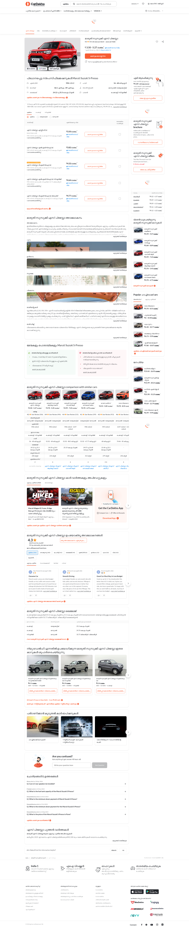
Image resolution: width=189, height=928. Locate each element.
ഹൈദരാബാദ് (138, 207)
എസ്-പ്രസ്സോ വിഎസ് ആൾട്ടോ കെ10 (53, 467)
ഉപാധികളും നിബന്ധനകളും (34, 896)
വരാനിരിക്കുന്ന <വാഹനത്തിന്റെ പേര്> (109, 741)
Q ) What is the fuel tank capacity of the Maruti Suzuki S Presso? (50, 791)
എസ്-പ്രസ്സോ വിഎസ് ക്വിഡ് (106, 467)
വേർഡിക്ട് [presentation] (30, 324)
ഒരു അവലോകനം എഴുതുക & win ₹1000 (74, 540)
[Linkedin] (162, 925)
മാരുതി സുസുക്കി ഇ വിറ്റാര (151, 379)
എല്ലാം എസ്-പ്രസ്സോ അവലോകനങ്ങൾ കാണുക (45, 601)
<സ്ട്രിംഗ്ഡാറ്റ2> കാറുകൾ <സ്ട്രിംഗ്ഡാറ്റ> (73, 741)
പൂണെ (135, 203)
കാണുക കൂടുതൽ (38, 369)
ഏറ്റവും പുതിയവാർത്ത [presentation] (34, 483)
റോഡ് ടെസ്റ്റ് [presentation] (48, 483)
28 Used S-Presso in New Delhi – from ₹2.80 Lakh (43, 700)
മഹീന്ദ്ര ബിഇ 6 (149, 368)
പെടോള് (38, 112)
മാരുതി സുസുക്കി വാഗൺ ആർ (70, 404)
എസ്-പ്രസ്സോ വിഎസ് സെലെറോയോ (88, 467)
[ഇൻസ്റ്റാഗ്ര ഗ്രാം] (157, 925)
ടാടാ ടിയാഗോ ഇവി (151, 410)
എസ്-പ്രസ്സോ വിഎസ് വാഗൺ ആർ (70, 467)
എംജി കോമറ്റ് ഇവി (150, 343)
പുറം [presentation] (29, 240)
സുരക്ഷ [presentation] (30, 273)
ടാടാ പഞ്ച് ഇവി (150, 401)
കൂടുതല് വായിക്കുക (120, 107)
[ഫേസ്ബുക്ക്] (141, 925)
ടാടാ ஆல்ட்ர (148, 324)
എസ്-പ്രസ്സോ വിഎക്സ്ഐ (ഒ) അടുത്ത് (42, 196)
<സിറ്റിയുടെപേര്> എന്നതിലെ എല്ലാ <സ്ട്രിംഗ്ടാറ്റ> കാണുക (55, 704)
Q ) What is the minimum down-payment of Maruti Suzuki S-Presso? (52, 799)
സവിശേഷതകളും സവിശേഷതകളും (52, 97)
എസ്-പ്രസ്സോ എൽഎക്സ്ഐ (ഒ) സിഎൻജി (44, 179)
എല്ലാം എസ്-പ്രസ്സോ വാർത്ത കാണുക (54, 525)
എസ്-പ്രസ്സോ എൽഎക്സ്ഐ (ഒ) (40, 148)
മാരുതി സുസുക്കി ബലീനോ (150, 230)
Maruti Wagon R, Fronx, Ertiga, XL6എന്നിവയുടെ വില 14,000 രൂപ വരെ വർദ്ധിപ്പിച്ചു (41, 510)
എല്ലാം (29, 112)
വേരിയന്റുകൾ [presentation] (32, 307)
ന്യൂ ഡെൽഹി (104, 50)
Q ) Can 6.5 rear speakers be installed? (41, 784)
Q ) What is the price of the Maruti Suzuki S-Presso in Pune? (49, 814)
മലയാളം (134, 3)
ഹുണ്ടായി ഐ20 (150, 315)
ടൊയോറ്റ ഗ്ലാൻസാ (151, 333)
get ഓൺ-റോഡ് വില (112, 48)
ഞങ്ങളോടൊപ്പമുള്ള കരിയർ (34, 893)
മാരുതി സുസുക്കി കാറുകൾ (143, 286)
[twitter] (146, 925)
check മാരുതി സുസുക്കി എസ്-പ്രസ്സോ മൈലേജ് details (46, 639)
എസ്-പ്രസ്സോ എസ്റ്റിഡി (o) (37, 130)
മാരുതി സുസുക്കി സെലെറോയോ (88, 404)
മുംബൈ (136, 200)
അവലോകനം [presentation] (32, 223)
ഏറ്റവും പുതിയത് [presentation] (150, 299)
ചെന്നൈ (136, 210)
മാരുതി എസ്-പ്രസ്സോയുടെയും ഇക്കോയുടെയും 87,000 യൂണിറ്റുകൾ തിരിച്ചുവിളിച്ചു (75, 510)
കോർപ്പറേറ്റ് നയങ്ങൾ (32, 903)
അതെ (113, 850)
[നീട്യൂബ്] (151, 925)
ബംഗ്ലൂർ (136, 196)
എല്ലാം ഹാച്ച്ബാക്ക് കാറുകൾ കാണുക (147, 351)
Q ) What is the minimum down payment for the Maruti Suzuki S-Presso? (53, 807)
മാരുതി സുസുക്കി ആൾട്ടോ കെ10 (53, 404)
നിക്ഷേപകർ (29, 906)
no (123, 850)
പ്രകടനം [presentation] (30, 290)
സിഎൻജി (48, 112)
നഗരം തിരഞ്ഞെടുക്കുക (154, 11)
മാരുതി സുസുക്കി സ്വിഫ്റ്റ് (150, 242)
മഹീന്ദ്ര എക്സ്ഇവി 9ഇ (151, 390)
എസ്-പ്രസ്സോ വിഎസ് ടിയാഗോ (124, 467)
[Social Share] (163, 41)
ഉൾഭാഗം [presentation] (30, 257)
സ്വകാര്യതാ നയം (32, 900)
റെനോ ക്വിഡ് (106, 403)
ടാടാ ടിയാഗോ (124, 403)
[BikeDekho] (137, 902)
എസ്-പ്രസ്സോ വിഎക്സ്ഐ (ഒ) (39, 165)
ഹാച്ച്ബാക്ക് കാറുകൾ (37, 740)
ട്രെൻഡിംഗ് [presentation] (137, 299)
